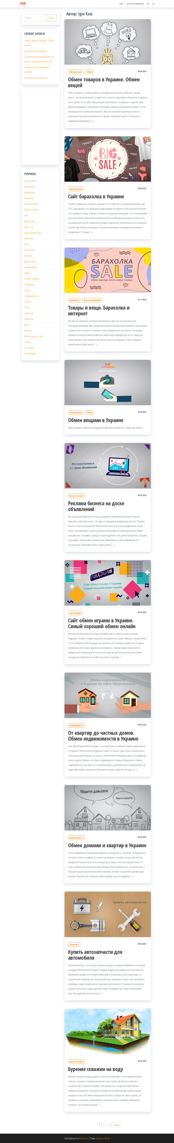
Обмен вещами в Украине (95, 420)
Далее (117, 1124)
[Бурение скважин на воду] (108, 1031)
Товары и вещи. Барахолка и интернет (98, 310)
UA (153, 3)
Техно (26, 307)
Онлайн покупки (31, 278)
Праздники (29, 284)
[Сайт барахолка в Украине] (108, 158)
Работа (27, 290)
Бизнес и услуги (76, 495)
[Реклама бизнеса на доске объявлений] (108, 465)
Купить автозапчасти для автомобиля (95, 954)
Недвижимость (76, 725)
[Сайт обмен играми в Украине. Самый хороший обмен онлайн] (108, 582)
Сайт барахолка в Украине (96, 196)
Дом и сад (28, 227)
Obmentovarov (75, 71)
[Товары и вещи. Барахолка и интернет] (108, 270)
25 (110, 1124)
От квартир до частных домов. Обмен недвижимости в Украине (103, 735)
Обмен (90, 71)
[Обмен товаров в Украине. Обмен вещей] (108, 41)
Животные (28, 238)
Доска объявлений (135, 3)
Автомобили (29, 186)
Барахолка (74, 300)
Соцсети (27, 301)
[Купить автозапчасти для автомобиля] (108, 914)
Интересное (29, 250)
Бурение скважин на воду (95, 1069)
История (28, 255)
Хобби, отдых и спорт (33, 336)
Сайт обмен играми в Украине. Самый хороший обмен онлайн (101, 623)
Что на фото (29, 347)
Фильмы (28, 330)
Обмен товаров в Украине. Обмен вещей (104, 82)
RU (148, 3)
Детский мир (30, 221)
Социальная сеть (31, 296)
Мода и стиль (30, 261)
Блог (121, 3)
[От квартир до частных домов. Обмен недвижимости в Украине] (108, 695)
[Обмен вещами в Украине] (108, 382)
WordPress (83, 1138)
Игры (26, 244)
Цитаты (27, 342)
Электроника (75, 612)
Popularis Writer (103, 1138)
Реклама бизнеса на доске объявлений (96, 506)
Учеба (26, 324)
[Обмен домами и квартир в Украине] (108, 807)
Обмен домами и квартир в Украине (107, 845)
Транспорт (74, 944)
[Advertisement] (40, 126)
